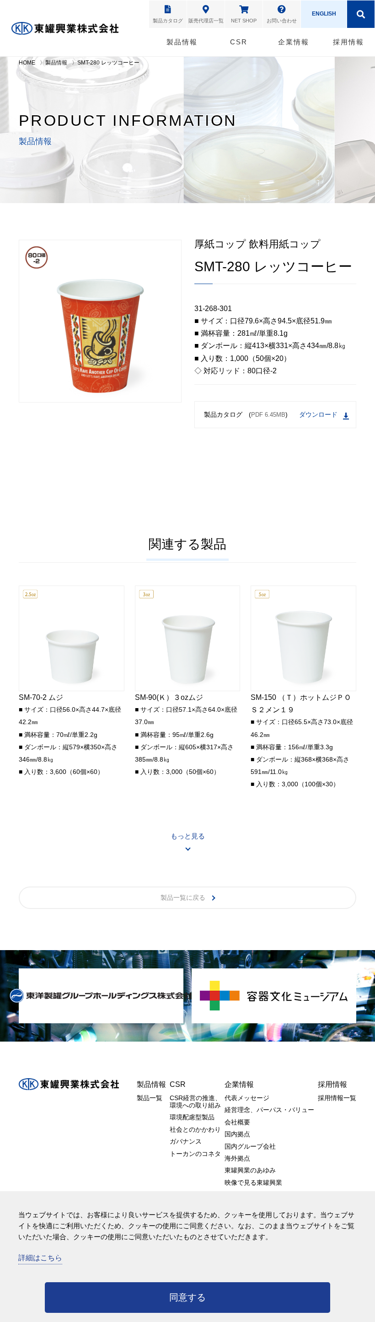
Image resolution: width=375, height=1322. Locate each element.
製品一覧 (149, 1098)
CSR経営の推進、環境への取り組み (195, 1101)
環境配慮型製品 (192, 1117)
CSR (238, 42)
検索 (361, 14)
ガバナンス (186, 1141)
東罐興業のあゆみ (250, 1170)
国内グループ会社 (250, 1146)
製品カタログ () (246, 414)
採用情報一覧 (337, 1098)
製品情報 (182, 42)
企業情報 (293, 42)
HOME (27, 62)
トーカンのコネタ (195, 1153)
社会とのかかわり (195, 1129)
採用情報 (348, 42)
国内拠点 (237, 1134)
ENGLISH (324, 14)
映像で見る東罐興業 (253, 1182)
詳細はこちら (40, 1258)
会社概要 (237, 1122)
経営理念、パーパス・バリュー (269, 1109)
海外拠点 (237, 1158)
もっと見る (188, 836)
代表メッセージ (247, 1098)
